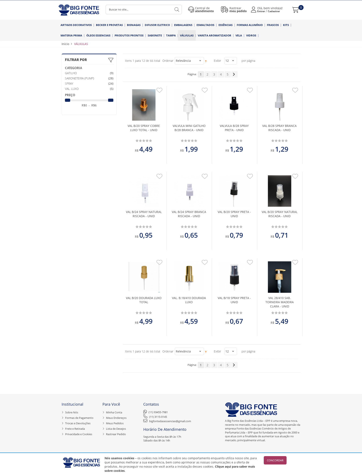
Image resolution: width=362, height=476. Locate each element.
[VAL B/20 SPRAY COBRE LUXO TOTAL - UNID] (143, 104)
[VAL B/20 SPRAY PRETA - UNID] (234, 190)
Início (65, 44)
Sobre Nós (71, 412)
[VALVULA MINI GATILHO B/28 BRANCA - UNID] (189, 104)
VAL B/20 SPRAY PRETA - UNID (234, 214)
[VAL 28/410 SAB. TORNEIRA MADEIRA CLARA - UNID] (279, 277)
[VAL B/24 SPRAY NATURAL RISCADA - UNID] (143, 190)
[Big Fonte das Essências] (78, 9)
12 (227, 61)
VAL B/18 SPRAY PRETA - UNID (234, 300)
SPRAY (69, 83)
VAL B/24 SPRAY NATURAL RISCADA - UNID (144, 214)
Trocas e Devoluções (77, 423)
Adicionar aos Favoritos (159, 91)
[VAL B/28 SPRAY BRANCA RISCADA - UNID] (279, 104)
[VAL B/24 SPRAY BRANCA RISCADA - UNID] (189, 190)
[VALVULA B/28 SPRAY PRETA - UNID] (234, 104)
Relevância (183, 61)
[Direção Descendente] (206, 60)
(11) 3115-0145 (158, 417)
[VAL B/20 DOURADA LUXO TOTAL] (143, 277)
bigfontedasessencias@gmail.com (170, 421)
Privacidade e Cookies (78, 434)
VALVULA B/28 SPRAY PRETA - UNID (234, 128)
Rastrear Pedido (116, 434)
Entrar (261, 11)
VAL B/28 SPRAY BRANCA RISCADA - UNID (279, 128)
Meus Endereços (116, 418)
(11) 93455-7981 (158, 412)
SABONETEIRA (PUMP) (79, 78)
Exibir (217, 61)
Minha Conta (114, 412)
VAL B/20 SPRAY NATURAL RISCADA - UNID (279, 214)
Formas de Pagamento (79, 418)
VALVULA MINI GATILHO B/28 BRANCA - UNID (189, 128)
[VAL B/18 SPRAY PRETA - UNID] (234, 277)
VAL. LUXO (72, 89)
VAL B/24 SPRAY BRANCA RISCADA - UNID (189, 214)
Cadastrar (274, 11)
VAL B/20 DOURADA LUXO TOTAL (144, 300)
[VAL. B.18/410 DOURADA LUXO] (189, 277)
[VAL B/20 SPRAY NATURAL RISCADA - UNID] (279, 190)
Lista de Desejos (116, 429)
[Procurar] (177, 9)
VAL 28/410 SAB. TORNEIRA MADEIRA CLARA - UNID (279, 302)
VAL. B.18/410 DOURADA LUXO (189, 300)
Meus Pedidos (115, 423)
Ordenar (167, 61)
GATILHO (71, 73)
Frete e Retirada (75, 429)
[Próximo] (234, 74)
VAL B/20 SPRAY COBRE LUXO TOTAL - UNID (144, 128)
